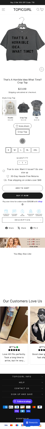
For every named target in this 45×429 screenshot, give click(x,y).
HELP (22, 382)
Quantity (22, 158)
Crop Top (22, 132)
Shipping (12, 92)
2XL (35, 150)
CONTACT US (21, 388)
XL (27, 150)
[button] (4, 110)
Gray (22, 141)
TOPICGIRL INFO (21, 376)
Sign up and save (22, 394)
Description (22, 220)
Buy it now (22, 196)
